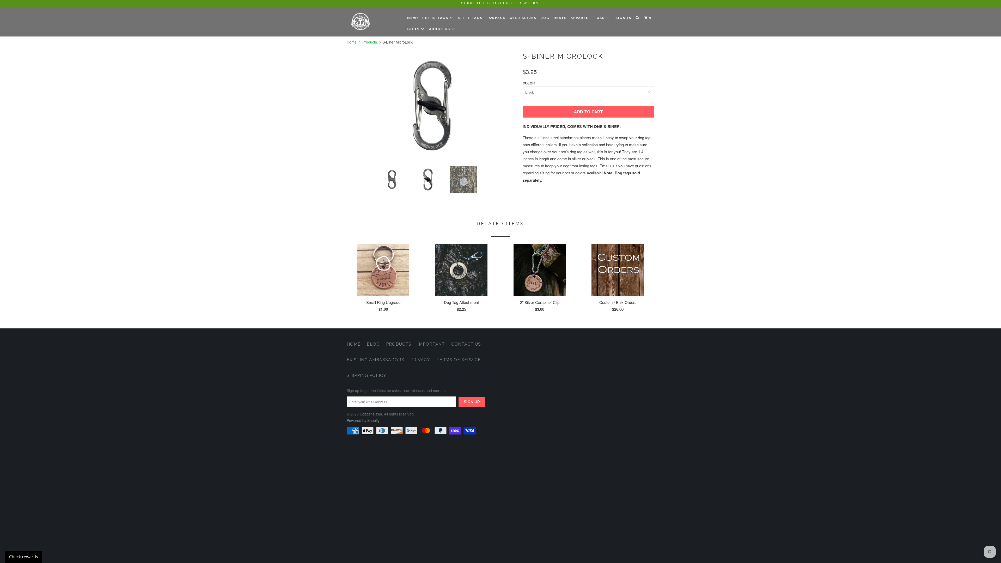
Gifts (414, 29)
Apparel (580, 18)
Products (369, 42)
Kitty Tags (470, 18)
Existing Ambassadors (375, 359)
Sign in (623, 18)
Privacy (420, 359)
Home (354, 344)
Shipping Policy (366, 375)
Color (529, 83)
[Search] (638, 18)
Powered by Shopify (363, 420)
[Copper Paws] (373, 21)
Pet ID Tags (436, 18)
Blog (373, 344)
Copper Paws (371, 414)
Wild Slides (522, 18)
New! (412, 18)
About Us (440, 29)
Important (431, 344)
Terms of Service (458, 359)
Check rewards (23, 557)
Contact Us (466, 344)
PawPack (495, 18)
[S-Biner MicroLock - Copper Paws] (432, 105)
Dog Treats (553, 18)
